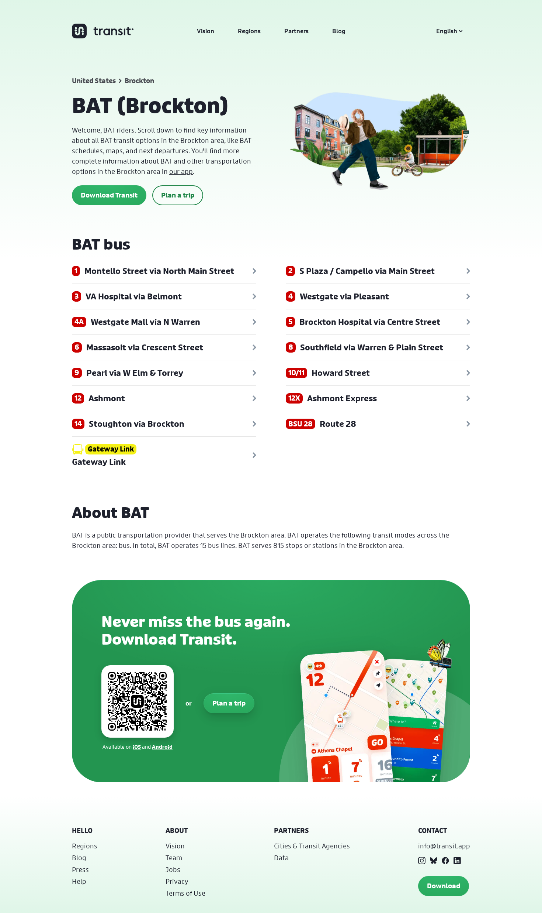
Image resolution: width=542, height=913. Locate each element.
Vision (205, 31)
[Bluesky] (433, 860)
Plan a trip (177, 195)
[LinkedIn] (457, 860)
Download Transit (109, 195)
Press (80, 869)
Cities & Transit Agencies (312, 846)
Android (162, 746)
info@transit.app (444, 846)
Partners (296, 31)
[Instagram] (421, 860)
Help (79, 881)
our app (181, 171)
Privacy (177, 881)
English (446, 31)
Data (281, 858)
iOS (137, 746)
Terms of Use (185, 893)
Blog (338, 31)
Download (443, 885)
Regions (249, 31)
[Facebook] (445, 860)
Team (174, 858)
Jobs (173, 869)
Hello (82, 830)
